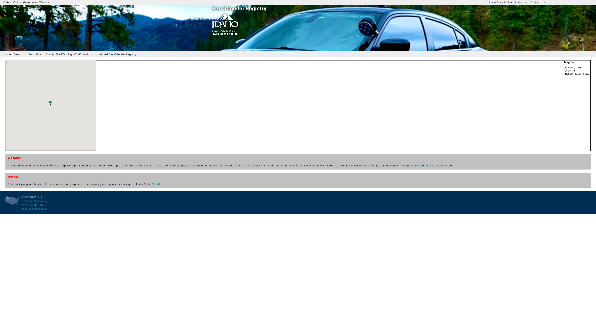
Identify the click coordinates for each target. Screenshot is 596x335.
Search (18, 54)
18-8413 (431, 165)
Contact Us (538, 2)
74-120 (155, 184)
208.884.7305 (31, 201)
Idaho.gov (521, 2)
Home (7, 54)
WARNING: (15, 158)
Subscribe (35, 54)
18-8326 (416, 165)
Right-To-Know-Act (80, 54)
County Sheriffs (55, 54)
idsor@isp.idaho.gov (35, 208)
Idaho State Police (500, 2)
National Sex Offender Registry (117, 54)
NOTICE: (13, 176)
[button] (50, 103)
